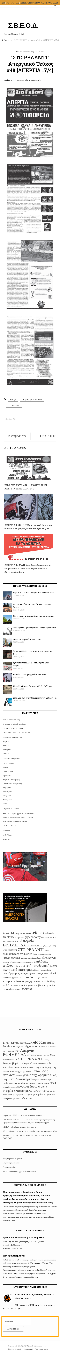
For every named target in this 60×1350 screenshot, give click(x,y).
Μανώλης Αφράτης (43, 946)
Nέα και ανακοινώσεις (25, 51)
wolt (17, 941)
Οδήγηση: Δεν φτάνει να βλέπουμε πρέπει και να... (33, 616)
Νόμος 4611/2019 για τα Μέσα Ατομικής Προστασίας (24, 1115)
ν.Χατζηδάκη (48, 981)
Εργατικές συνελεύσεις (11, 1162)
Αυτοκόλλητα (8, 771)
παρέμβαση (7, 985)
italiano (5, 746)
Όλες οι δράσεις (8, 763)
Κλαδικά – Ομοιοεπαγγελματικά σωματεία (19, 1171)
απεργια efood (9, 961)
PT (12, 2)
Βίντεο (5, 804)
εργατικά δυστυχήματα (32, 977)
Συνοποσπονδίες (9, 1167)
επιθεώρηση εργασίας (14, 973)
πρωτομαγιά (17, 985)
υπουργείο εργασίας (11, 989)
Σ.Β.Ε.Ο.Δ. (26, 1346)
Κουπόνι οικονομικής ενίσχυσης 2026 (29, 674)
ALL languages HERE (24, 1305)
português (7, 749)
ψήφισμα (26, 989)
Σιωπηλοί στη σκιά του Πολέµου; (27, 639)
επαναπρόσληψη (45, 970)
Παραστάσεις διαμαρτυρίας (12, 784)
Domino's (29, 933)
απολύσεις (40, 961)
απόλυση (9, 965)
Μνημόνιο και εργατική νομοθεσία (15, 821)
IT (7, 2)
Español (6, 754)
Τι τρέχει (6, 839)
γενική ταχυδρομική (36, 965)
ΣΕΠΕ (14, 950)
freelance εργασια (13, 937)
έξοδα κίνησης (38, 954)
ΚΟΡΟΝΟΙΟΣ (32, 946)
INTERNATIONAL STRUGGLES (41, 2)
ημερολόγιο (35, 981)
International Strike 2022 (12, 737)
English (6, 741)
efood (38, 932)
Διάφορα (6, 830)
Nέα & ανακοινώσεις (11, 719)
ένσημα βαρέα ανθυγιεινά (32, 399)
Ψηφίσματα (7, 788)
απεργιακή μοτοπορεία (24, 962)
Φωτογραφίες (7, 800)
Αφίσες (5, 767)
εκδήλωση (35, 970)
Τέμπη (46, 950)
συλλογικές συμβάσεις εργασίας (38, 985)
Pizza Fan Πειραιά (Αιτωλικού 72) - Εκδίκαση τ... (33, 686)
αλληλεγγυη (49, 957)
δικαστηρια (24, 969)
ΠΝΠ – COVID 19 (9, 826)
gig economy (32, 937)
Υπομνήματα (7, 792)
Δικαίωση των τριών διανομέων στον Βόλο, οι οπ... (35, 698)
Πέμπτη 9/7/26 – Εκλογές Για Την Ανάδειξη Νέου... (34, 592)
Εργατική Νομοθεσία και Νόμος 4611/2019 (18, 817)
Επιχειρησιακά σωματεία (12, 1158)
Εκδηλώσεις (7, 796)
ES (21, 2)
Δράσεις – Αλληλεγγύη (11, 758)
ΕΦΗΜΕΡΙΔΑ (14, 945)
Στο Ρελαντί (39, 51)
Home (6, 40)
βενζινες (19, 966)
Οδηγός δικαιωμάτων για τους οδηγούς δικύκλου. (35, 627)
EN (3, 2)
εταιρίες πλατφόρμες (16, 981)
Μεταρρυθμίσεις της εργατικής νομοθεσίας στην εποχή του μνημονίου (30, 1131)
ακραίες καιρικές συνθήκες (31, 958)
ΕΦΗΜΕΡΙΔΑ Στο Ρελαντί (13, 728)
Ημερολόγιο (7, 776)
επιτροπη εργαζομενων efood (41, 973)
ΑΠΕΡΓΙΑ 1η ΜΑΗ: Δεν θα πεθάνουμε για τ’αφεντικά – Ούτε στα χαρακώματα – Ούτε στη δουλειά (27, 568)
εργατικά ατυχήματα (10, 977)
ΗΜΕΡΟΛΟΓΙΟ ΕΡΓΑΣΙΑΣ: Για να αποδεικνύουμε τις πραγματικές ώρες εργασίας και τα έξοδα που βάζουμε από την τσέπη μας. (29, 1121)
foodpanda (48, 933)
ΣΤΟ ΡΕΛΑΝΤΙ (14, 405)
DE (17, 2)
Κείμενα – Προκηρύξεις (11, 779)
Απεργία (13, 399)
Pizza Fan (10, 942)
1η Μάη (6, 933)
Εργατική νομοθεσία (11, 808)
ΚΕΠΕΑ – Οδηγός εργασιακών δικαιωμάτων (18, 813)
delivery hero (17, 933)
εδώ (14, 80)
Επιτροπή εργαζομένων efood (14, 724)
